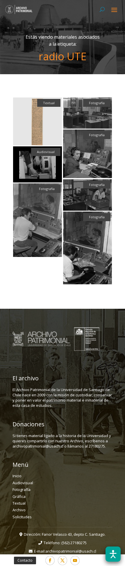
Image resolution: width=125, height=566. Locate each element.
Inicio (17, 475)
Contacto (25, 560)
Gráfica (19, 496)
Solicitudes (22, 516)
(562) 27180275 (74, 542)
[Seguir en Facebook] (50, 560)
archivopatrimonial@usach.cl (70, 551)
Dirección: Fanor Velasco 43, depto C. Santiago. (65, 534)
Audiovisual (22, 482)
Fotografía (21, 489)
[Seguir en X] (62, 560)
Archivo (19, 509)
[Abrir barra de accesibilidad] (113, 554)
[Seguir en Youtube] (75, 560)
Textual (19, 503)
